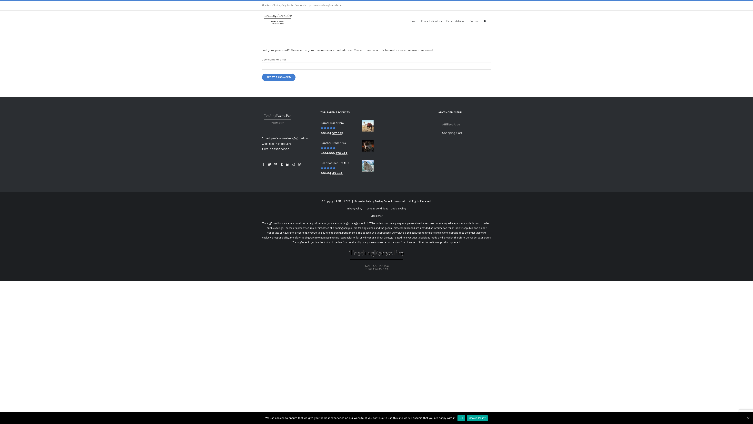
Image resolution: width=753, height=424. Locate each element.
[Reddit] (293, 164)
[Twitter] (269, 164)
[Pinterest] (275, 164)
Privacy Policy (354, 208)
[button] (485, 21)
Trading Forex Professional (390, 201)
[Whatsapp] (299, 164)
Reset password (278, 77)
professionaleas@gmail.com (325, 5)
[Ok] (748, 418)
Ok (461, 417)
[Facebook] (263, 164)
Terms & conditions (377, 208)
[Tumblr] (281, 164)
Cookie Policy (398, 208)
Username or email (275, 59)
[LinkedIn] (287, 164)
